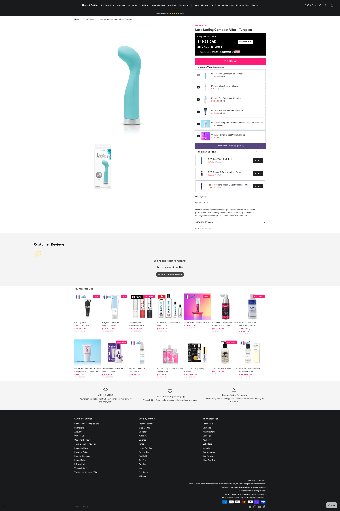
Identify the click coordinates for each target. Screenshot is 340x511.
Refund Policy (80, 460)
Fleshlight (143, 456)
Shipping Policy (201, 197)
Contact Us (79, 436)
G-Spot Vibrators (89, 19)
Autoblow (143, 436)
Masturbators (209, 432)
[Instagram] (254, 506)
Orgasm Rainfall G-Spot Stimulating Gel (228, 135)
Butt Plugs (207, 444)
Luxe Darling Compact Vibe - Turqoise (228, 74)
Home (76, 19)
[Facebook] (250, 506)
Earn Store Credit (201, 203)
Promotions (79, 428)
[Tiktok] (264, 506)
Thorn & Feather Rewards (85, 444)
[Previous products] (257, 152)
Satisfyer (142, 460)
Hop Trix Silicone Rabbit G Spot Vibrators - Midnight (229, 185)
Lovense (142, 440)
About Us (78, 432)
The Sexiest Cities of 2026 (85, 472)
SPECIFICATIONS (204, 222)
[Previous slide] (75, 13)
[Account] (326, 5)
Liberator (142, 432)
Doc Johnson (144, 472)
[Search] (320, 5)
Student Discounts (82, 456)
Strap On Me (144, 428)
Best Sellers (208, 424)
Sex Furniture (208, 456)
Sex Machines (209, 452)
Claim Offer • (230, 146)
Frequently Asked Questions (86, 424)
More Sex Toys (209, 460)
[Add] (124, 315)
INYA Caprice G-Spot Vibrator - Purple (224, 172)
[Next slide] (263, 13)
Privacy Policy (80, 464)
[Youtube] (259, 506)
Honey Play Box (145, 448)
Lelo (140, 468)
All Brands (143, 476)
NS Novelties (201, 25)
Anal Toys (207, 440)
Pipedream (143, 464)
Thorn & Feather (145, 424)
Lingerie (206, 448)
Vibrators (207, 428)
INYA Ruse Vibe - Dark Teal (219, 159)
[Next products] (263, 152)
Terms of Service (81, 468)
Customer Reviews (82, 440)
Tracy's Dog (144, 452)
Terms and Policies (81, 507)
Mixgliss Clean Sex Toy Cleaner (225, 86)
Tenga (141, 444)
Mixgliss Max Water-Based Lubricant (227, 110)
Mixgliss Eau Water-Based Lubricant (227, 98)
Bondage (207, 436)
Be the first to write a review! (170, 274)
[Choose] (96, 315)
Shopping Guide (81, 448)
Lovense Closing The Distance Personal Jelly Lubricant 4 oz (237, 122)
